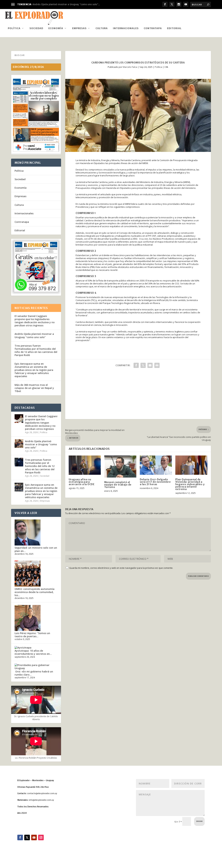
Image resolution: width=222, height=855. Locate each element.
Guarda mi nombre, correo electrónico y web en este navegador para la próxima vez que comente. (121, 567)
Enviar (199, 821)
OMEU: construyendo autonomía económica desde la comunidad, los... (34, 592)
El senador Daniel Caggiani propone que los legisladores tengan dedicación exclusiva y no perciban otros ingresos (35, 320)
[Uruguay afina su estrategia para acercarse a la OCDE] (85, 465)
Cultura (102, 29)
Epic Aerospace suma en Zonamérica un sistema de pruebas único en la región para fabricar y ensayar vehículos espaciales (34, 370)
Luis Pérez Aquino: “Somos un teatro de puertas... (32, 634)
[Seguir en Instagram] (41, 837)
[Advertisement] (138, 395)
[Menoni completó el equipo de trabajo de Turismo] (120, 467)
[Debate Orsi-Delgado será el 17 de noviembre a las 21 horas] (156, 465)
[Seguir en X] (27, 837)
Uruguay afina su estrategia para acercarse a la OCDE (82, 482)
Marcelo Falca (130, 66)
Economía (55, 29)
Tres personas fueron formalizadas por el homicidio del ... (65, 4)
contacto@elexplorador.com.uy (42, 793)
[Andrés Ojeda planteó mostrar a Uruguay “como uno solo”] (19, 443)
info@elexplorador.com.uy (41, 800)
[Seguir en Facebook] (20, 837)
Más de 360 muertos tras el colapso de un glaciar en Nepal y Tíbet (34, 388)
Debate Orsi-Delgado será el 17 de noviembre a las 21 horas (155, 482)
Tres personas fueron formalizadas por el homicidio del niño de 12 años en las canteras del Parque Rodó (36, 350)
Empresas (79, 29)
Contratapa (153, 29)
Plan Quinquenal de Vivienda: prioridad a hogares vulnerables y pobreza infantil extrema (190, 484)
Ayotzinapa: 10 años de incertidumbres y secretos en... (33, 652)
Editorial (174, 29)
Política (14, 29)
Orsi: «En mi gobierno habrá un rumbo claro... (34, 673)
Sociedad (36, 29)
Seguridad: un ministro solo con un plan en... (36, 549)
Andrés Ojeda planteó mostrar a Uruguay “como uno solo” (34, 335)
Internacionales (126, 29)
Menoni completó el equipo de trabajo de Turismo (117, 485)
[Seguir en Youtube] (34, 837)
